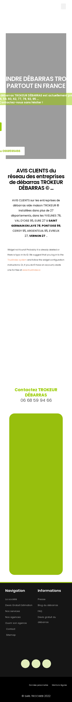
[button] (63, 6)
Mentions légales (59, 685)
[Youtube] (46, 663)
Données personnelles (38, 685)
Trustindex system (17, 259)
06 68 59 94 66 (36, 395)
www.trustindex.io (31, 269)
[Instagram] (36, 663)
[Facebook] (25, 663)
